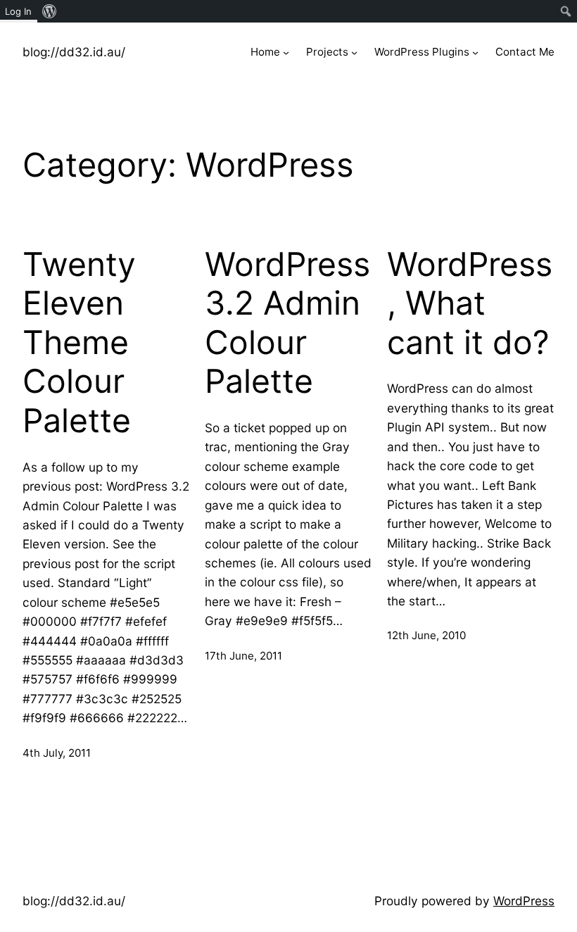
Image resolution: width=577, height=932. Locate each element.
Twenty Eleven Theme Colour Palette (79, 343)
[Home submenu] (286, 52)
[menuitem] (49, 11)
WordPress (523, 900)
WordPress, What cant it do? (469, 303)
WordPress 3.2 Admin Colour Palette (287, 323)
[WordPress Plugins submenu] (475, 52)
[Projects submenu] (354, 52)
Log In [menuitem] (18, 11)
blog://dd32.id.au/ (74, 51)
